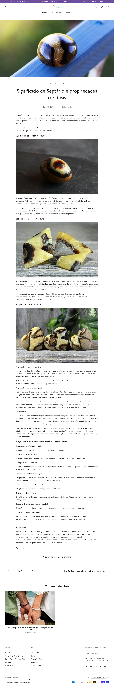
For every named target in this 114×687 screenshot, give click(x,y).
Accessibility (36, 665)
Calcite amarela (35, 118)
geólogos (19, 201)
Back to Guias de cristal (58, 557)
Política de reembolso (30, 680)
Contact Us (35, 653)
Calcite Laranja (22, 131)
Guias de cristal (59, 83)
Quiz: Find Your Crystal (14, 656)
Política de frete (25, 682)
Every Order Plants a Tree (15, 659)
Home (50, 83)
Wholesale (9, 665)
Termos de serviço (12, 682)
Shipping (34, 662)
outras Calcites (46, 131)
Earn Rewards (10, 653)
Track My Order (37, 659)
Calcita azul (33, 131)
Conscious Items (15, 677)
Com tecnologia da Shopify (13, 680)
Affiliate (8, 662)
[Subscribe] (107, 653)
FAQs (33, 656)
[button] (6, 6)
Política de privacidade (46, 680)
